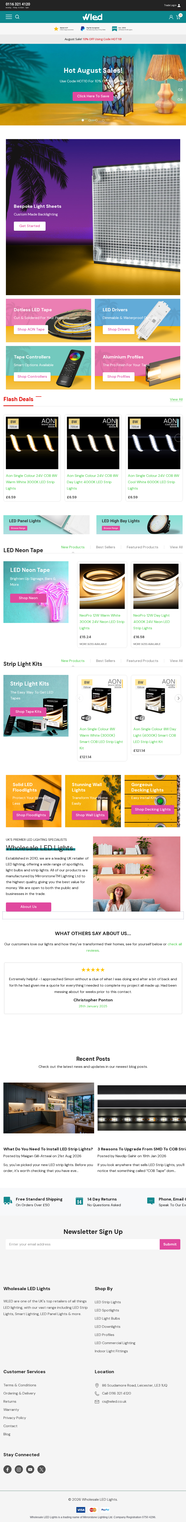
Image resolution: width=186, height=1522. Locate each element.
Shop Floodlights (31, 815)
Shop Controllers (32, 376)
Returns (9, 1401)
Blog (6, 1434)
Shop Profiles (118, 376)
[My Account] (171, 17)
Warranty (11, 1409)
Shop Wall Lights (90, 815)
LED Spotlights (107, 1310)
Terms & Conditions (19, 1385)
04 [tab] (180, 99)
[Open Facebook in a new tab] (7, 1469)
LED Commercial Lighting (115, 1343)
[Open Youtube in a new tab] (30, 1469)
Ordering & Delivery (19, 1393)
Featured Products (142, 547)
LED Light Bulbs (107, 1318)
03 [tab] (180, 89)
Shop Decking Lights (153, 809)
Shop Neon (28, 598)
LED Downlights (107, 1326)
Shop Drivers (119, 329)
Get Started (29, 225)
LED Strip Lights (108, 1302)
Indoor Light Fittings (111, 1351)
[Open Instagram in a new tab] (19, 1469)
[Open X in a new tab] (41, 1469)
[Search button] (17, 16)
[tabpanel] (93, 84)
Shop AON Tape (30, 329)
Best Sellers (105, 547)
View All (176, 547)
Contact (10, 1426)
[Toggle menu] (9, 17)
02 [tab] (180, 80)
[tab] (83, 120)
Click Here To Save (93, 96)
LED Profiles (104, 1334)
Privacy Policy (14, 1417)
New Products (73, 547)
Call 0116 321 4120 (116, 1393)
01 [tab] (181, 70)
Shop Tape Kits (28, 711)
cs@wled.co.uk (114, 1401)
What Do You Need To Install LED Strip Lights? (48, 1149)
